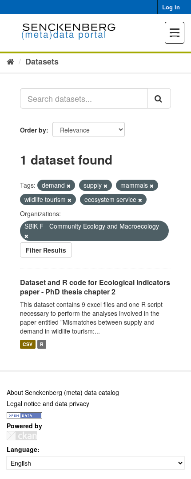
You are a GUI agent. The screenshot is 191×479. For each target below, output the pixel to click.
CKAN (22, 435)
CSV (27, 344)
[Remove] (69, 185)
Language (22, 449)
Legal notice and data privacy (48, 403)
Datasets (42, 61)
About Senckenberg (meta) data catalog (63, 392)
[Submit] (159, 98)
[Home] (10, 61)
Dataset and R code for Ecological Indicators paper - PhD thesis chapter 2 (95, 287)
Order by (33, 129)
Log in (171, 7)
